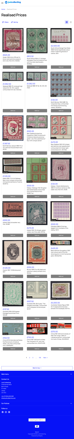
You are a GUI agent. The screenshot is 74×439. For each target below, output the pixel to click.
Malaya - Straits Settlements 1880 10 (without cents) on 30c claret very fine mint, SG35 (60, 188)
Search (37, 432)
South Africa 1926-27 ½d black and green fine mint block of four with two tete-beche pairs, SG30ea (37, 61)
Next (45, 358)
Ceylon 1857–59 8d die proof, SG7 (12, 271)
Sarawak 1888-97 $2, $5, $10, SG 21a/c (37, 87)
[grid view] (67, 22)
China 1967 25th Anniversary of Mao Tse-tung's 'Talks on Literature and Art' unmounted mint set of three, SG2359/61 (60, 336)
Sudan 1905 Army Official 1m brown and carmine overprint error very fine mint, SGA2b (12, 59)
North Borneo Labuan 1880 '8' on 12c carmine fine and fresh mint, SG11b (13, 147)
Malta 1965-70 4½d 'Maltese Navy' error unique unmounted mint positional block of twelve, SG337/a (12, 181)
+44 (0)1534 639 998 (7, 396)
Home (3, 9)
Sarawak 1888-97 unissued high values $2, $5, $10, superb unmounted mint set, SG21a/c (12, 88)
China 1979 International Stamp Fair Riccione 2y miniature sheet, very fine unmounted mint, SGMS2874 (12, 342)
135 (40, 358)
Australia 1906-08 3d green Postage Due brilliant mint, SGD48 (11, 313)
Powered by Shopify (37, 436)
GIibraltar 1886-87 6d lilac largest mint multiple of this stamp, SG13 (59, 228)
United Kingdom (36, 420)
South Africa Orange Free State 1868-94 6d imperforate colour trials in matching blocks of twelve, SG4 (60, 50)
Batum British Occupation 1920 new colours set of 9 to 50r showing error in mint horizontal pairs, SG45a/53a (61, 253)
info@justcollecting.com (8, 398)
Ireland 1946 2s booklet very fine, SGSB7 (11, 223)
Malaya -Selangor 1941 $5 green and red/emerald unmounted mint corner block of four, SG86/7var (37, 190)
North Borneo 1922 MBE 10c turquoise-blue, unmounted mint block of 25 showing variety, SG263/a (59, 104)
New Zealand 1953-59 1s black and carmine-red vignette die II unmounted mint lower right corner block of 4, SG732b (60, 147)
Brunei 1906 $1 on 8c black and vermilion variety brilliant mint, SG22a (36, 271)
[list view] (71, 22)
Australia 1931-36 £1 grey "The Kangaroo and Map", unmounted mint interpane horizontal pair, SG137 (37, 306)
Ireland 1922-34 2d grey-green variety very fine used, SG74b (36, 231)
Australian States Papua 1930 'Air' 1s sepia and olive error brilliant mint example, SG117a (60, 306)
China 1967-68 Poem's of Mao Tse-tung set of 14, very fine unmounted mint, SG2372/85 (36, 341)
